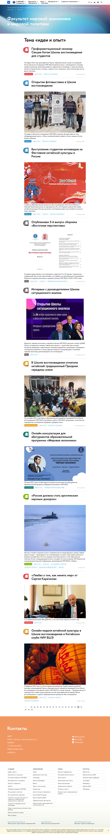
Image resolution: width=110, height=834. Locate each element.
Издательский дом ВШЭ (89, 775)
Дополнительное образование (41, 792)
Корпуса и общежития (14, 783)
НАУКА (60, 769)
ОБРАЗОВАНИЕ (38, 769)
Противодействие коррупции (16, 795)
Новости (20, 9)
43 (31, 707)
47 (44, 707)
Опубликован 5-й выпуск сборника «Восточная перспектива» (54, 223)
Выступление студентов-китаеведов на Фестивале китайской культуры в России (56, 152)
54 (65, 707)
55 (69, 707)
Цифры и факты (12, 772)
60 (25, 710)
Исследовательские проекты (66, 775)
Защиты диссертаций (64, 783)
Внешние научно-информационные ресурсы (67, 792)
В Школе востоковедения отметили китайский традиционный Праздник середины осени (54, 366)
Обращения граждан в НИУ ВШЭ (17, 789)
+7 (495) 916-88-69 (14, 746)
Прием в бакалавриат (39, 780)
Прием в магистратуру (39, 786)
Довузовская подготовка (40, 775)
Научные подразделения (65, 772)
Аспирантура (36, 789)
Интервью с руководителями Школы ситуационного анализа (55, 291)
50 (53, 707)
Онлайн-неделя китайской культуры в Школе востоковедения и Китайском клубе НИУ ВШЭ (56, 634)
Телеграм (78, 742)
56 (72, 707)
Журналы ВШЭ (87, 786)
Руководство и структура (15, 775)
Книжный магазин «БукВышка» (91, 777)
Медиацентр (86, 783)
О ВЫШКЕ (11, 769)
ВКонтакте (79, 736)
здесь (95, 829)
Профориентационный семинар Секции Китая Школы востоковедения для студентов (56, 52)
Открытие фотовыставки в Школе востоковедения (53, 83)
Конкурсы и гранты (63, 789)
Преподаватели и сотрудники (16, 780)
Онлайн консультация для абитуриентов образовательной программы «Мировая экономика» (54, 436)
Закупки (10, 786)
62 (32, 710)
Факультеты (64, 7)
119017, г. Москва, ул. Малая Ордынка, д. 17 (22, 739)
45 (37, 707)
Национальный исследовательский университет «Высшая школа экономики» (31, 7)
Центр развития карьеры (40, 795)
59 (81, 707)
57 (75, 707)
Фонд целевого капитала (15, 792)
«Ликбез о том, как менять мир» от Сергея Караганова (54, 577)
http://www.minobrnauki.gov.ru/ (16, 822)
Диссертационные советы (65, 780)
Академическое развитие (65, 786)
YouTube (78, 739)
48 (47, 707)
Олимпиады (36, 777)
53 (62, 707)
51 (56, 707)
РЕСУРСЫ (86, 769)
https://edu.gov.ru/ (46, 822)
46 (41, 707)
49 (50, 707)
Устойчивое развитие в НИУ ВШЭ (17, 777)
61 (29, 710)
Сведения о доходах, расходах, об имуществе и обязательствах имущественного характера (18, 799)
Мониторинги (62, 777)
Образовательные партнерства (42, 800)
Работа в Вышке (12, 815)
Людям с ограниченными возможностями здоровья (19, 808)
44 (34, 707)
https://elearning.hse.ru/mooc (83, 822)
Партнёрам (44, 3)
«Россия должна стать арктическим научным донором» (54, 497)
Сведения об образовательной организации (16, 804)
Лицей (34, 772)
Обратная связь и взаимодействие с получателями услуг (43, 804)
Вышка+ (35, 783)
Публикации (86, 789)
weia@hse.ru (11, 752)
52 (59, 707)
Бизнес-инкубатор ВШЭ (39, 797)
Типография (86, 780)
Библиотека (86, 772)
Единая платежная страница (15, 812)
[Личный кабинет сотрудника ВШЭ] (98, 2)
